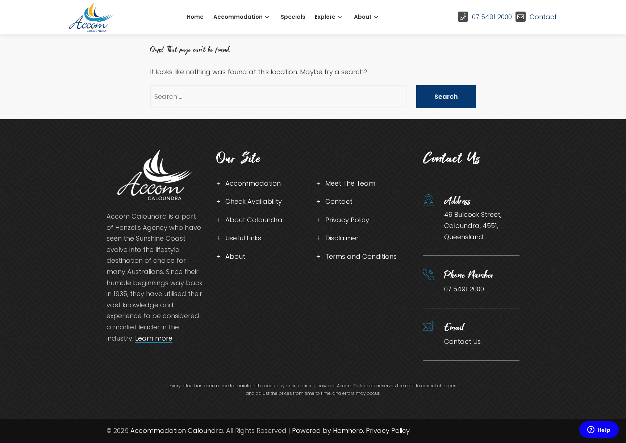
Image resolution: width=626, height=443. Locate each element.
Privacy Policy (347, 219)
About (363, 17)
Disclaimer (342, 237)
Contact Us (462, 341)
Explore (325, 17)
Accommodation (238, 17)
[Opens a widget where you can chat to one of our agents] (599, 430)
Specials (293, 17)
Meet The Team (350, 183)
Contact (543, 16)
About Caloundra (254, 219)
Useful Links (243, 237)
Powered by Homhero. (329, 430)
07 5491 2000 (492, 16)
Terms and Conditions (361, 256)
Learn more (153, 338)
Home (195, 17)
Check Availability (253, 201)
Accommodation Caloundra (176, 430)
